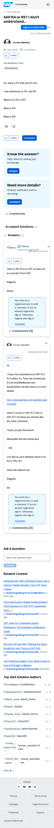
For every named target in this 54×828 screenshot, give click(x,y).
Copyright (13, 804)
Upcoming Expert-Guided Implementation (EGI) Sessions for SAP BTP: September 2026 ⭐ (26, 606)
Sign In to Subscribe (33, 27)
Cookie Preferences (13, 821)
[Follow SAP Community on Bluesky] (24, 787)
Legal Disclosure (40, 804)
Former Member (21, 42)
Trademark (13, 812)
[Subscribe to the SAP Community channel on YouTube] (29, 787)
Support (40, 812)
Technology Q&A (13, 12)
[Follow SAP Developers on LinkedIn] (35, 787)
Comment (29, 138)
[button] (6, 55)
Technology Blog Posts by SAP (22, 614)
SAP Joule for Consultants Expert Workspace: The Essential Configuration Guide (24, 627)
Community (21, 4)
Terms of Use (40, 796)
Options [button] (48, 27)
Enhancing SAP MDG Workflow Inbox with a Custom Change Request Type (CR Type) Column (26, 585)
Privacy (13, 796)
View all (8, 770)
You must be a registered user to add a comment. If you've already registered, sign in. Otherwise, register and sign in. (26, 309)
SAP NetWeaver (11, 68)
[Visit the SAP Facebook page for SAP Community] (19, 787)
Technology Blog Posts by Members (25, 593)
